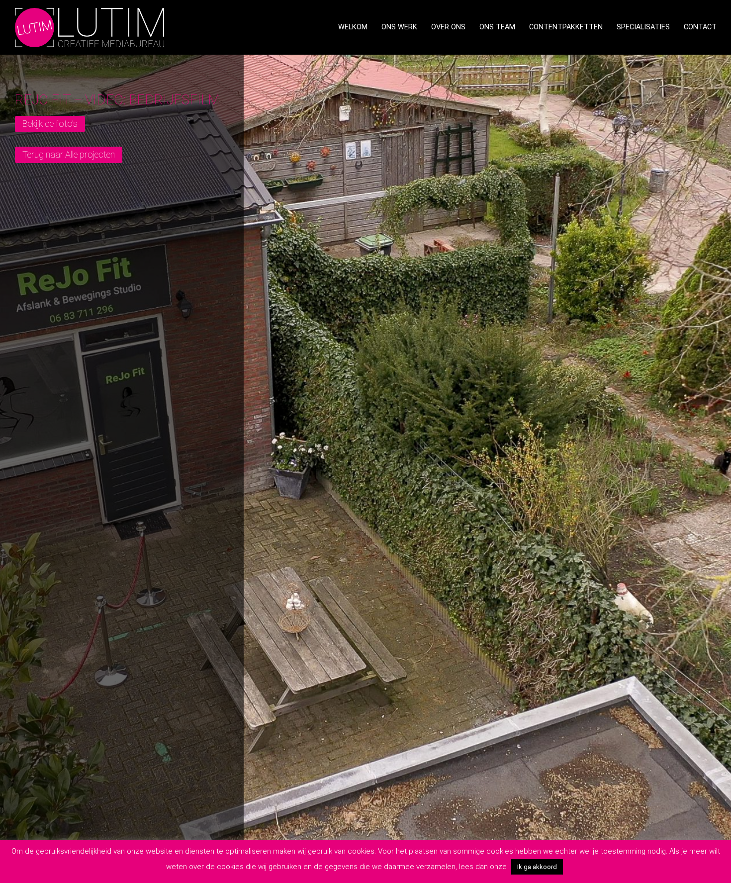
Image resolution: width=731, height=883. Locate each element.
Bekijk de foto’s (50, 123)
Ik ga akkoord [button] (537, 867)
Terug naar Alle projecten (68, 154)
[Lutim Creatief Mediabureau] (89, 26)
